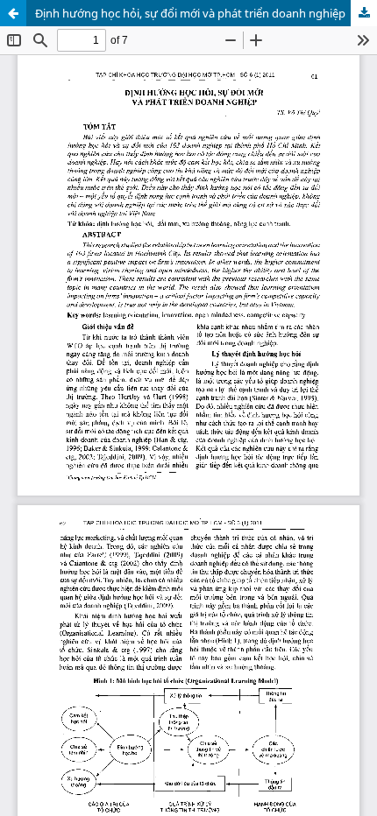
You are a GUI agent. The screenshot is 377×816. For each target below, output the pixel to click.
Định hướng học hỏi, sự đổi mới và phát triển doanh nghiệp (190, 13)
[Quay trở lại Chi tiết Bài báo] (13, 13)
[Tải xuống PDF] (364, 13)
